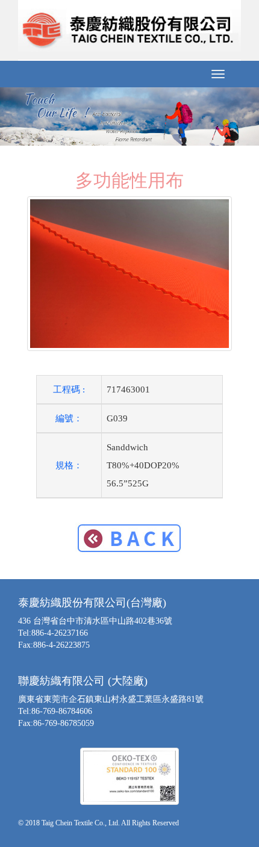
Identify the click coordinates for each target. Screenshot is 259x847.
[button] (19, 116)
